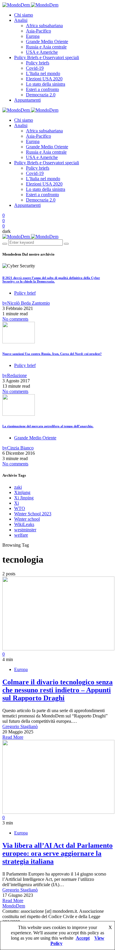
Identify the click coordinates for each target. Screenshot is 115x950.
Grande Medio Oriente (47, 41)
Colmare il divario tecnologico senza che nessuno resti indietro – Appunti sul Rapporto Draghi (57, 690)
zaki (18, 487)
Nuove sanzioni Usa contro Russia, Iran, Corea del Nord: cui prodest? (52, 353)
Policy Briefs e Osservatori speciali (46, 57)
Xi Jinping (24, 497)
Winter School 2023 (32, 513)
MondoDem (13, 905)
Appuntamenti (27, 100)
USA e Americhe (42, 52)
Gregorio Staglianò (20, 726)
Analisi (20, 20)
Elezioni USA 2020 (44, 78)
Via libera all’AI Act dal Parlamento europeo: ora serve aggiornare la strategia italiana (57, 853)
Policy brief (25, 292)
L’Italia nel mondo (43, 73)
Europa (33, 36)
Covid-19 (35, 68)
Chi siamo (23, 14)
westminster (25, 529)
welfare (21, 534)
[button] (6, 231)
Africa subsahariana (44, 25)
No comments (15, 318)
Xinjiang (22, 492)
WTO (19, 508)
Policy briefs (37, 62)
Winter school (27, 519)
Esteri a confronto (42, 89)
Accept (83, 938)
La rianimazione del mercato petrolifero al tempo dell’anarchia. (47, 426)
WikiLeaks (24, 524)
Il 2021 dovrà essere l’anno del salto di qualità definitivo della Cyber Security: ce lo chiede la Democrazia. (51, 279)
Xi (16, 503)
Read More (12, 737)
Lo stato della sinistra (45, 84)
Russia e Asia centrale (46, 46)
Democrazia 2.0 (40, 94)
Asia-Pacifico (38, 30)
